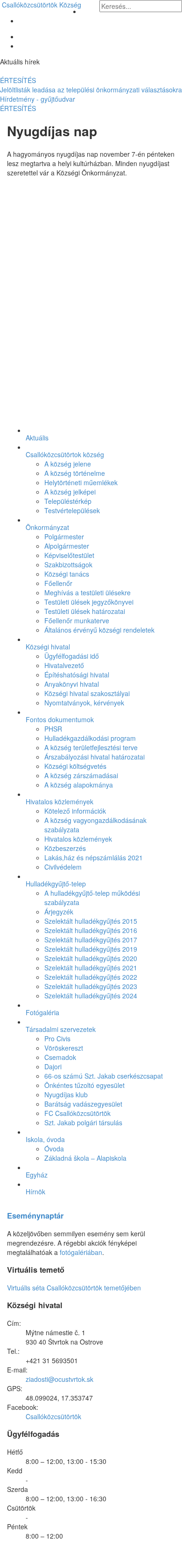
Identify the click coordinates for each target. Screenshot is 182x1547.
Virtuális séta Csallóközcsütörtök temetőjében (74, 1287)
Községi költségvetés (75, 766)
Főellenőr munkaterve (76, 620)
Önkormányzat (47, 527)
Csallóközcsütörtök (41, 4)
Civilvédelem (63, 866)
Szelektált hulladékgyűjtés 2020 (90, 958)
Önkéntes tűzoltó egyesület (84, 1085)
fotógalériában (81, 1252)
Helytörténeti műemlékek (81, 482)
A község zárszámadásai (81, 775)
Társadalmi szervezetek (61, 1029)
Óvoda (54, 1148)
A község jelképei (70, 491)
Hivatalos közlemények (59, 801)
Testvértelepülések (72, 510)
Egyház (37, 1174)
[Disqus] (91, 300)
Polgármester (64, 536)
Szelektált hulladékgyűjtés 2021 (90, 967)
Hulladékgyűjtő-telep (56, 883)
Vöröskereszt (63, 1047)
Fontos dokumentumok (60, 719)
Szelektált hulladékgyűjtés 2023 (90, 986)
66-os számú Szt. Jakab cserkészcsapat (103, 1075)
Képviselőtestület (69, 555)
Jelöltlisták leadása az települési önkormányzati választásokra (91, 89)
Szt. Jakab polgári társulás (83, 1122)
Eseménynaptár (35, 1215)
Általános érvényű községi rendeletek (99, 629)
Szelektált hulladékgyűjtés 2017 (90, 939)
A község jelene (67, 463)
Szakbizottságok (68, 564)
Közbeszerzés (65, 848)
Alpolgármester (66, 546)
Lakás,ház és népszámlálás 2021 (93, 857)
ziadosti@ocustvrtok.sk (59, 1379)
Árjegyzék (58, 911)
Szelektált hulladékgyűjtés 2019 (90, 949)
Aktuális (37, 437)
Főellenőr (58, 583)
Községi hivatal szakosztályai (87, 693)
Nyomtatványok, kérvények (84, 702)
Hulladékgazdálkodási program (90, 738)
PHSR (53, 728)
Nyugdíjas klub (66, 1094)
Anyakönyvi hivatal (71, 684)
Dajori (53, 1066)
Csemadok (60, 1057)
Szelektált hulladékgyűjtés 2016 (90, 930)
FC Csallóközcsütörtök (77, 1113)
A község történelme (74, 473)
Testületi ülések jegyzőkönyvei (88, 601)
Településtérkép (67, 501)
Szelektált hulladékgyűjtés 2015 (90, 921)
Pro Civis (57, 1038)
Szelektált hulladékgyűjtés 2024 (90, 995)
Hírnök (35, 1191)
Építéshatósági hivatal (76, 674)
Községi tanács (66, 573)
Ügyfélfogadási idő (71, 656)
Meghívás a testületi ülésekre (87, 592)
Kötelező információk (75, 810)
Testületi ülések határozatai (84, 611)
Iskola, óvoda (45, 1139)
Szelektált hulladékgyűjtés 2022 (90, 977)
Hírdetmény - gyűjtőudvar (37, 99)
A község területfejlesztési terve (91, 747)
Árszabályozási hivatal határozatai (94, 756)
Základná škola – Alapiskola (85, 1158)
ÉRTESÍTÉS (18, 80)
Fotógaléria (42, 1012)
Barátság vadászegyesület (83, 1103)
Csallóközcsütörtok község (65, 454)
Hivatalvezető (64, 665)
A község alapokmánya (78, 784)
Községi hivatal (48, 646)
